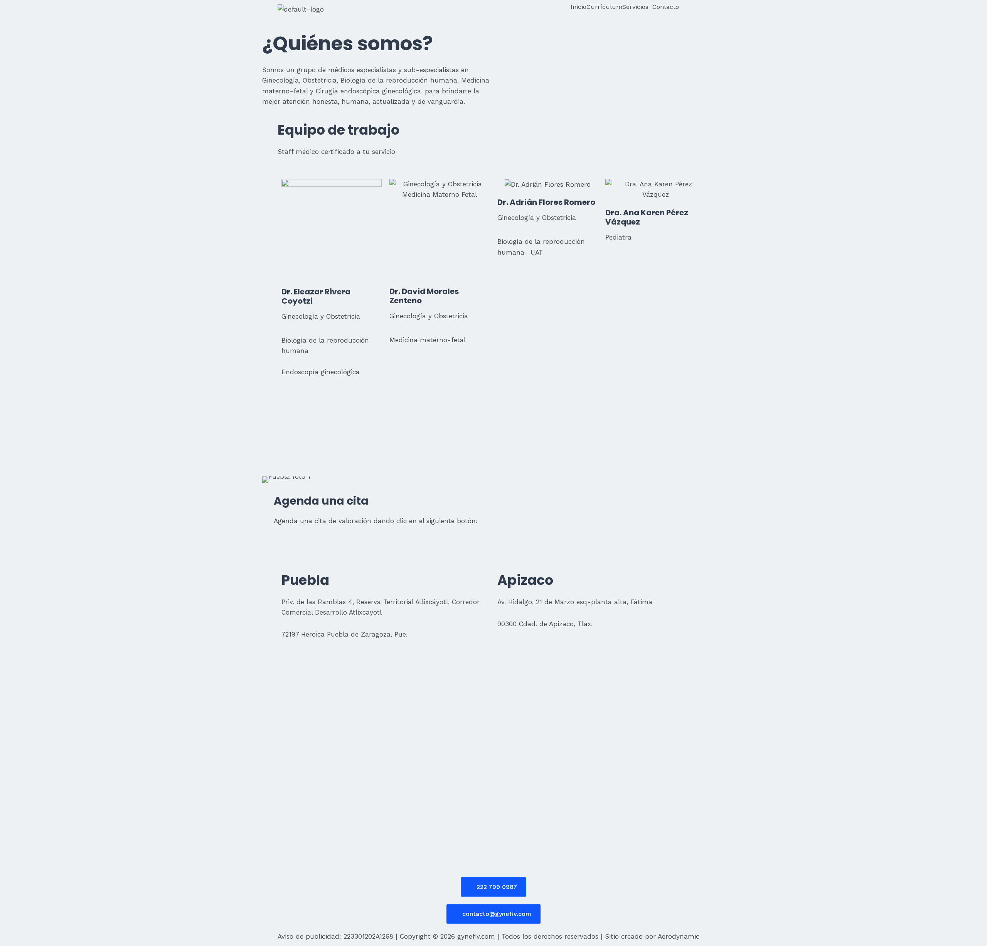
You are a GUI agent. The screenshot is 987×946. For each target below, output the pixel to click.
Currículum (604, 7)
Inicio (578, 7)
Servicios (635, 7)
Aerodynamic (678, 936)
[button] (637, 7)
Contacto (665, 7)
